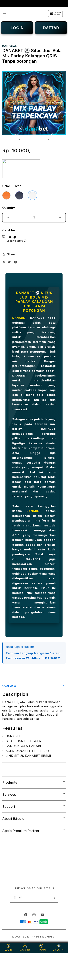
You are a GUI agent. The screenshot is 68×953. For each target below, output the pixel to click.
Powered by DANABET (43, 937)
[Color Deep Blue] (19, 195)
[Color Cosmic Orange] (6, 195)
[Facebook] (5, 262)
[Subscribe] (54, 898)
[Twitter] (10, 262)
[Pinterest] (16, 262)
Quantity (8, 208)
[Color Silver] (32, 195)
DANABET (19, 317)
